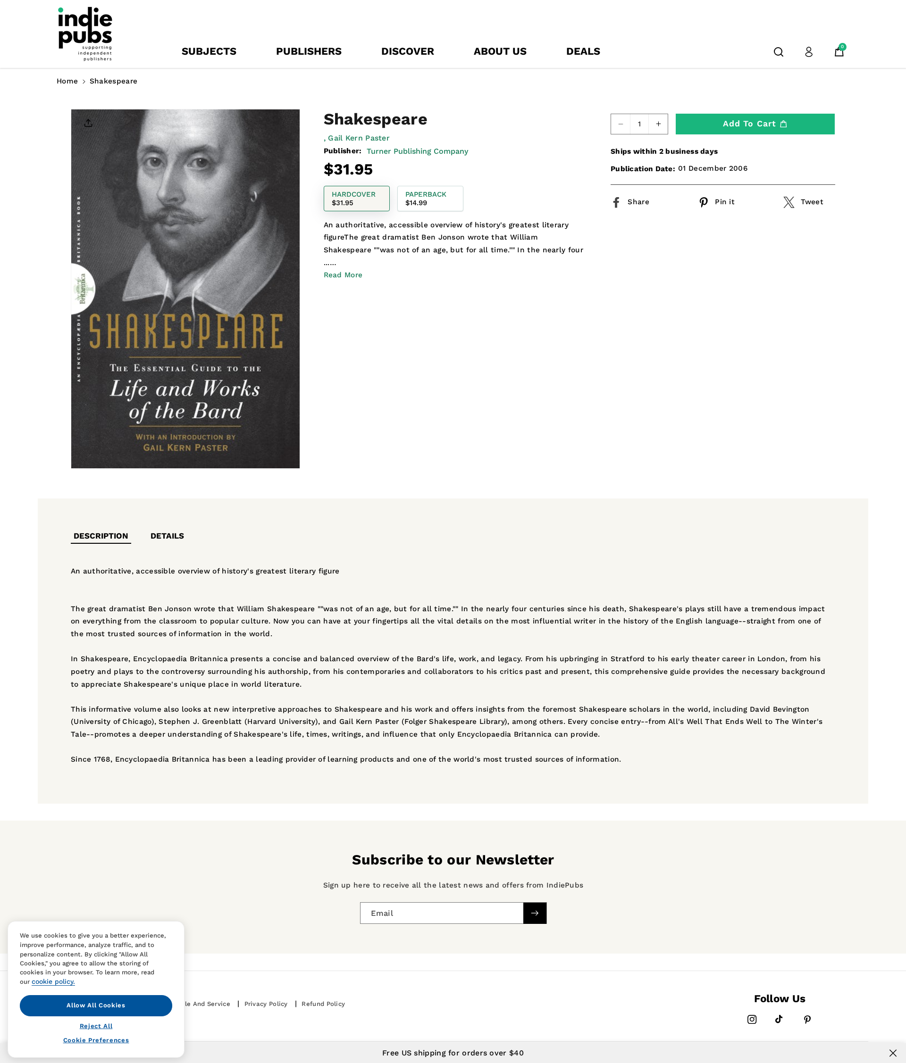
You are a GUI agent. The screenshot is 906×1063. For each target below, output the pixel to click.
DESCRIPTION (101, 535)
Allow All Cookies (96, 1005)
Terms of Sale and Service (188, 1003)
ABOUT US (500, 51)
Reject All (96, 1025)
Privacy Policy (266, 1003)
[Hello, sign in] (808, 52)
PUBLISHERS (309, 51)
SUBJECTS (209, 51)
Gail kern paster (359, 137)
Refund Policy (323, 1003)
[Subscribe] (534, 912)
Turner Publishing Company (417, 150)
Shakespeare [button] (113, 81)
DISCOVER (407, 51)
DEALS (583, 51)
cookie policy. (53, 981)
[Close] (893, 1053)
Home (67, 81)
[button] (778, 52)
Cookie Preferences (96, 1040)
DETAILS (167, 535)
